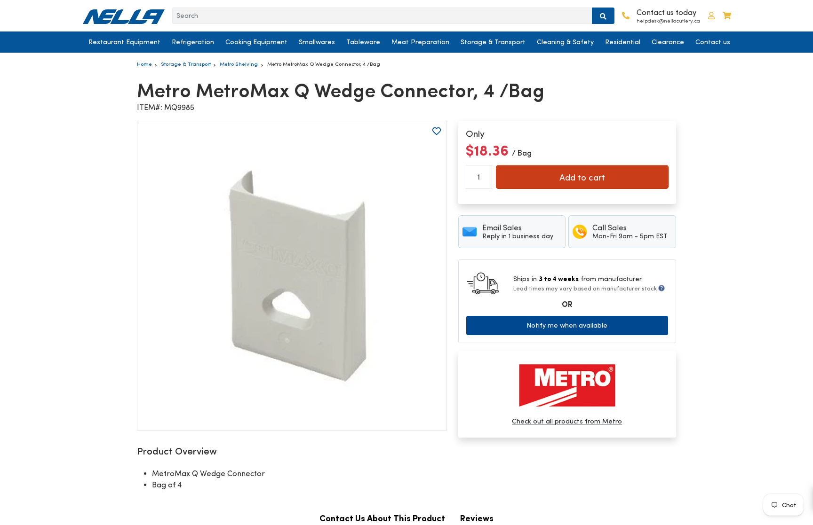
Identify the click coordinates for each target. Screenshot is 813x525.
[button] (711, 16)
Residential (622, 42)
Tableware (363, 42)
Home (144, 64)
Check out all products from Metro (567, 421)
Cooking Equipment (256, 42)
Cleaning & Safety (565, 42)
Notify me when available (566, 325)
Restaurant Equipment (124, 42)
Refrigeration (193, 42)
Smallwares (317, 42)
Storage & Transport (493, 42)
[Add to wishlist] (436, 131)
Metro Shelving (239, 64)
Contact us (712, 42)
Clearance (668, 42)
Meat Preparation (420, 42)
